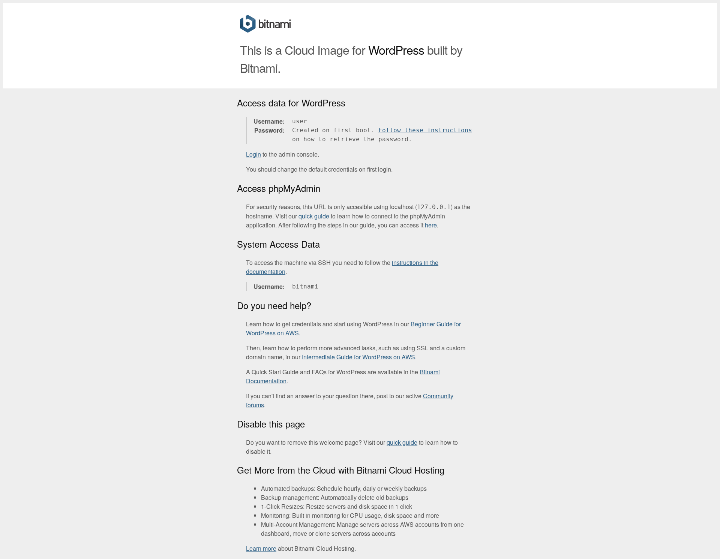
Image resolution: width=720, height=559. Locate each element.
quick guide (313, 216)
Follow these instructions (425, 130)
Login (253, 154)
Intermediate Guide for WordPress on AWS (358, 357)
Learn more (261, 548)
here (431, 225)
